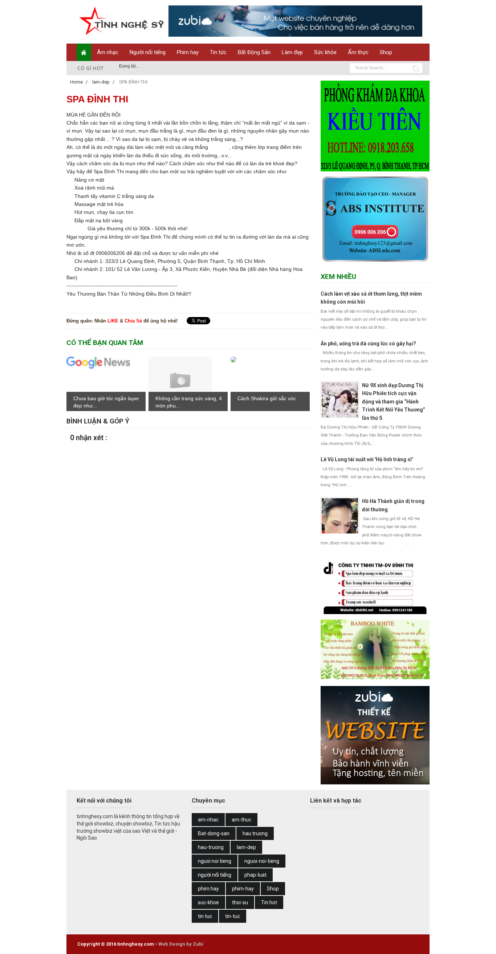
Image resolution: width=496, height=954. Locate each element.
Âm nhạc (107, 52)
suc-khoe (208, 902)
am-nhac (208, 820)
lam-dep (246, 847)
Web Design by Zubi (180, 944)
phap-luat (255, 875)
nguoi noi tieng (214, 861)
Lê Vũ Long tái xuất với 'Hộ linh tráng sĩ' (367, 459)
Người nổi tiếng (148, 52)
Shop (386, 52)
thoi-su (240, 902)
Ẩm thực (358, 52)
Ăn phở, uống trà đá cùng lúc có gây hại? (368, 343)
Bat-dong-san (213, 833)
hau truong (255, 833)
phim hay (208, 889)
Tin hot (269, 902)
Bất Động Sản (254, 52)
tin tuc (205, 916)
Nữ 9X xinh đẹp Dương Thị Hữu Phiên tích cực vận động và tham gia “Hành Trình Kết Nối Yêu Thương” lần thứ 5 (393, 401)
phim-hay (243, 889)
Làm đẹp (292, 52)
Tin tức (218, 52)
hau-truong (211, 847)
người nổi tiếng (214, 875)
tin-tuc (232, 916)
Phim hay (188, 52)
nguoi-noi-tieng (261, 861)
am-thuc (241, 820)
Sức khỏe (325, 52)
